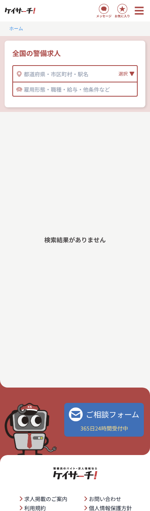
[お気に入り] (122, 9)
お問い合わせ (105, 499)
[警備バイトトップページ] (20, 11)
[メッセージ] (104, 9)
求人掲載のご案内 (45, 499)
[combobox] (24, 74)
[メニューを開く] (139, 10)
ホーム (16, 28)
